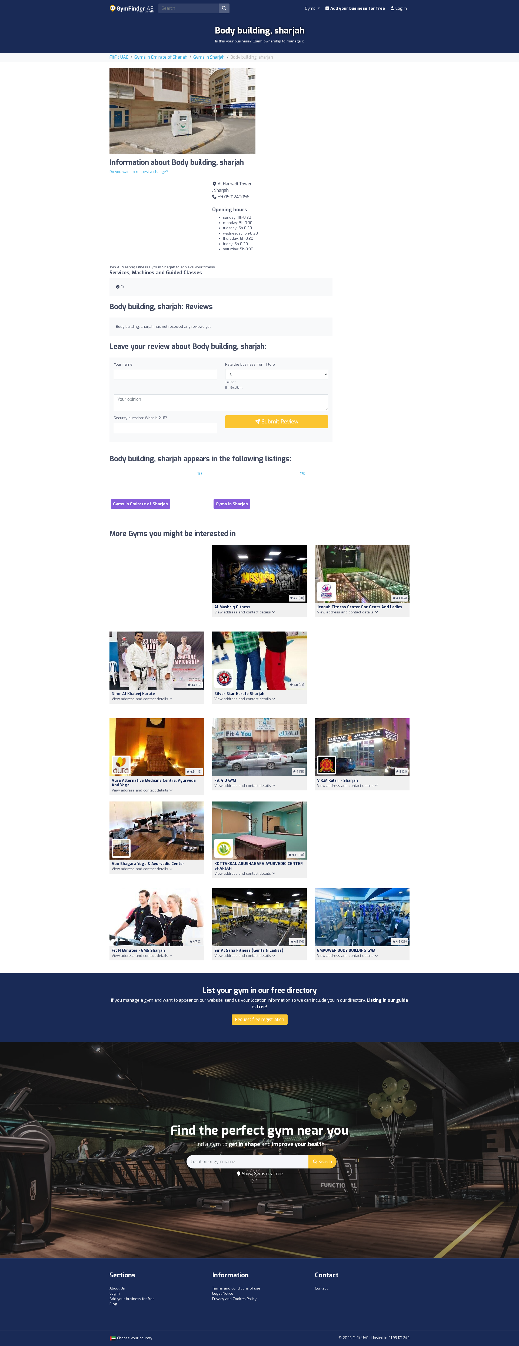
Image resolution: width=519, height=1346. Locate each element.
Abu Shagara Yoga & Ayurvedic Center (148, 863)
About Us (117, 1288)
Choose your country (134, 1338)
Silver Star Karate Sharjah (239, 693)
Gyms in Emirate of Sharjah (160, 57)
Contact (321, 1288)
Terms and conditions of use (236, 1288)
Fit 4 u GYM (225, 780)
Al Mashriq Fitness (232, 607)
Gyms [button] (311, 8)
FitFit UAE (118, 57)
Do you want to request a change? (138, 171)
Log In (400, 8)
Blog (113, 1304)
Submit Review (279, 421)
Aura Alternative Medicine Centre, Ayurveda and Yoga (154, 783)
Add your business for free (357, 8)
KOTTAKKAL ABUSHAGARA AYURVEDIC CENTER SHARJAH (258, 866)
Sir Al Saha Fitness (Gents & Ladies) (248, 950)
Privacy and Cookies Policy (234, 1299)
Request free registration (259, 1019)
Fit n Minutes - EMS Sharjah (138, 950)
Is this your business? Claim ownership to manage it (259, 41)
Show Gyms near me (262, 1174)
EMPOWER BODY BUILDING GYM (346, 950)
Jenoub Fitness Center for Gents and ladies (359, 607)
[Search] (224, 8)
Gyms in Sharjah (209, 57)
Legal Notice (222, 1293)
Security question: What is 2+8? (140, 418)
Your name (123, 364)
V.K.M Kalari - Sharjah (337, 780)
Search (324, 1162)
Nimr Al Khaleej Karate (133, 693)
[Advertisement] (337, 106)
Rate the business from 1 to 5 (250, 364)
